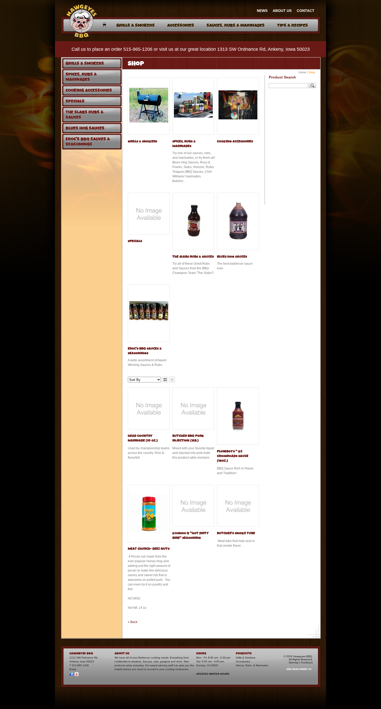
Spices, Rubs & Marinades (184, 144)
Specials (135, 241)
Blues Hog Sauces (232, 256)
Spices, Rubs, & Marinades (252, 665)
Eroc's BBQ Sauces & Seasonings (145, 351)
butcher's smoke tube (236, 533)
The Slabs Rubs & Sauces (193, 256)
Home (302, 72)
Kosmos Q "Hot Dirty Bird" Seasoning (190, 535)
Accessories (243, 661)
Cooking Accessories (235, 141)
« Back (132, 622)
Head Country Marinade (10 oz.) (143, 438)
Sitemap (294, 662)
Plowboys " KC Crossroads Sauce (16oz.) (232, 456)
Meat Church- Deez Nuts (149, 548)
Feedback (307, 662)
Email (72, 669)
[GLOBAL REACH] (296, 672)
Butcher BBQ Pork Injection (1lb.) (188, 438)
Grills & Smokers (142, 141)
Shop (311, 72)
